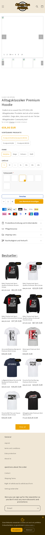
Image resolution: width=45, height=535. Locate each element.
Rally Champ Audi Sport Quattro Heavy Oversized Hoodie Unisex (31, 318)
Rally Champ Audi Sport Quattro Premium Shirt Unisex (32, 284)
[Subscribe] (37, 508)
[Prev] (3, 63)
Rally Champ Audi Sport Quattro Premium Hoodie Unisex (10, 285)
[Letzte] (4, 37)
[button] (2, 6)
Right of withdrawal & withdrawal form (19, 483)
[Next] (42, 63)
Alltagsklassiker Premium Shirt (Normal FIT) (33, 414)
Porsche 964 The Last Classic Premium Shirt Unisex (11, 414)
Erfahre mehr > (29, 525)
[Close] (43, 517)
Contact (7, 473)
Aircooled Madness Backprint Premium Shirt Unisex (11, 350)
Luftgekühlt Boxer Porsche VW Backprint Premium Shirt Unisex (11, 382)
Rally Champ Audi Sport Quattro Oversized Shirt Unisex (12, 317)
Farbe (4, 150)
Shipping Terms (10, 478)
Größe (5, 161)
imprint (7, 443)
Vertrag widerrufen (11, 489)
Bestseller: (10, 255)
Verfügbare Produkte (12, 132)
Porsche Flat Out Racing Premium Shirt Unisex (30, 381)
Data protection (10, 453)
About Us (8, 459)
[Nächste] (41, 37)
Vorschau (22, 196)
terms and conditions (12, 448)
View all (22, 427)
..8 (21, 54)
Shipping (11, 122)
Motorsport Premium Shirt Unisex (31, 350)
